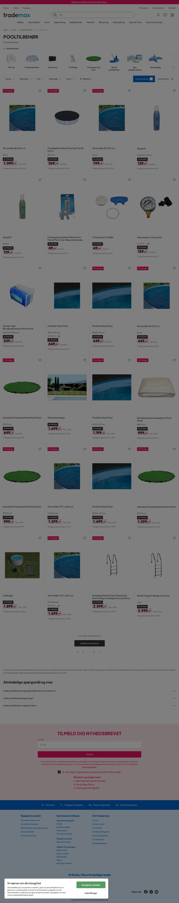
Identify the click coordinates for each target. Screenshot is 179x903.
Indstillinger (91, 893)
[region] (56, 889)
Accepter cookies (91, 885)
